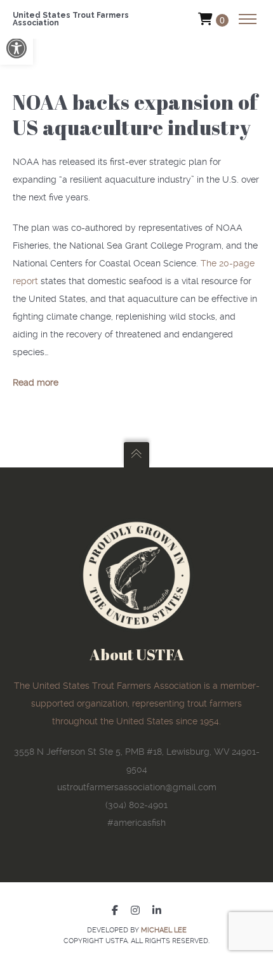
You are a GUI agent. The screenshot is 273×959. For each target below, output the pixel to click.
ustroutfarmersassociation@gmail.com (136, 787)
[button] (16, 48)
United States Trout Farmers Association (71, 19)
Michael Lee (164, 930)
